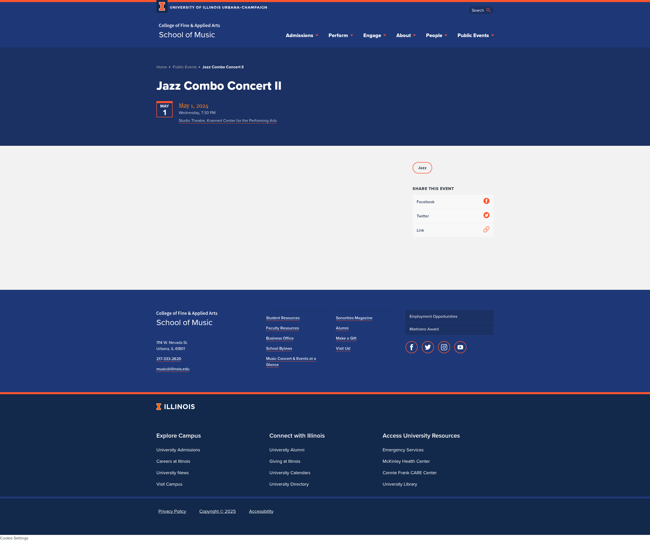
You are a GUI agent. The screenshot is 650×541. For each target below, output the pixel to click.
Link (420, 230)
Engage (372, 35)
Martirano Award (424, 329)
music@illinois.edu (172, 369)
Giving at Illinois (284, 461)
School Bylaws (279, 348)
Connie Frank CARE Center (410, 472)
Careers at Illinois (173, 461)
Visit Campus (169, 484)
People (434, 35)
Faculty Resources (282, 328)
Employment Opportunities (433, 316)
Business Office (280, 338)
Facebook (425, 201)
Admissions (299, 35)
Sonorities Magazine (354, 318)
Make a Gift (346, 338)
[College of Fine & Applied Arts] (210, 25)
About (403, 35)
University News (172, 472)
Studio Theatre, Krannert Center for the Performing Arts (228, 120)
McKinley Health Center (406, 461)
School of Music (187, 34)
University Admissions (178, 450)
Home (161, 67)
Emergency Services (403, 450)
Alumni (342, 328)
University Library (400, 484)
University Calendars (289, 472)
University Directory (289, 484)
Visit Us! (343, 348)
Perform (338, 35)
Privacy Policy (172, 511)
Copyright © (217, 511)
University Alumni (286, 450)
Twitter (423, 216)
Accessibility (261, 511)
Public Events (473, 35)
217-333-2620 (168, 358)
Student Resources (283, 318)
